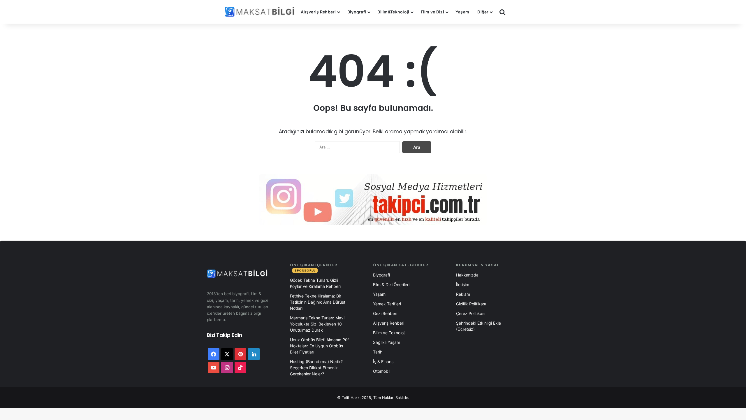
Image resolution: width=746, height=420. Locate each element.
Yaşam (462, 11)
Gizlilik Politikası (471, 303)
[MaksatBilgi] (260, 12)
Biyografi (356, 11)
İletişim (462, 284)
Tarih (377, 351)
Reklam (463, 294)
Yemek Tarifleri (387, 303)
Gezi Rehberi (385, 313)
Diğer (482, 11)
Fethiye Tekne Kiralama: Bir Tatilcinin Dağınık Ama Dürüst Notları (317, 302)
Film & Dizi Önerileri (391, 284)
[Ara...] (502, 12)
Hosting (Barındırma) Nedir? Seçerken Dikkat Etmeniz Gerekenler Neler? (316, 367)
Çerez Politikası (470, 313)
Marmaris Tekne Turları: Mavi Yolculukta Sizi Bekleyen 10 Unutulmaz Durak (317, 323)
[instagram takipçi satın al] (373, 199)
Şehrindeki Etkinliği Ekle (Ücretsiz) (478, 326)
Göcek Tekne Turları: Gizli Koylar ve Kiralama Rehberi (315, 283)
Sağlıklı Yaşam (386, 342)
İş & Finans (383, 361)
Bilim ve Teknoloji (389, 332)
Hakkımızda (467, 274)
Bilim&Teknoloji (393, 11)
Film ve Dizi (432, 11)
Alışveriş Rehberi (318, 11)
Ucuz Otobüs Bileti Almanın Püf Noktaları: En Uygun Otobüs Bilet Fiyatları (319, 345)
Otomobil (381, 371)
